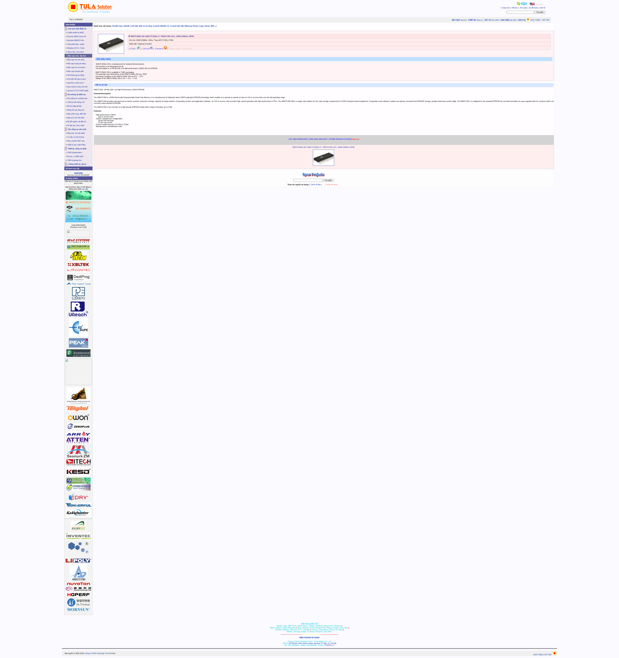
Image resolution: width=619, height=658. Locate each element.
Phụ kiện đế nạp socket (76, 79)
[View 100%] (111, 53)
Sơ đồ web (533, 8)
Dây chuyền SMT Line (76, 141)
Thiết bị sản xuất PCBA (76, 145)
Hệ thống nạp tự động (75, 75)
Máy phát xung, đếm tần (76, 114)
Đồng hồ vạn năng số (75, 110)
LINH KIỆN (504, 20)
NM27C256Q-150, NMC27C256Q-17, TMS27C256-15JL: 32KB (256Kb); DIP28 (323, 147)
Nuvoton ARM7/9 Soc (75, 40)
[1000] (90, 12)
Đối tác (514, 8)
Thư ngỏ (523, 8)
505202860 (78, 173)
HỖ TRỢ (546, 20)
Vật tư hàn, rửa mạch (75, 52)
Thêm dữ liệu (315, 185)
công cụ (479, 20)
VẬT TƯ (487, 20)
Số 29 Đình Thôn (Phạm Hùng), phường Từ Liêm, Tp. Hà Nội (312, 643)
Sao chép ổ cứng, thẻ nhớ (77, 87)
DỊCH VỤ (522, 20)
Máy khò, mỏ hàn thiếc (76, 133)
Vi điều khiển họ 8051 (75, 33)
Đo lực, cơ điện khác (75, 156)
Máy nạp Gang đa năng (76, 63)
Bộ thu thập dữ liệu (74, 106)
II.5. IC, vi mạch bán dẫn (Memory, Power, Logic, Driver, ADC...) (190, 26)
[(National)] (323, 165)
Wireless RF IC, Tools (75, 48)
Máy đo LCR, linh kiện (75, 118)
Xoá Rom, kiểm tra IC (75, 83)
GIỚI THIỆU (535, 20)
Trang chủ (505, 8)
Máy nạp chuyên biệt (75, 71)
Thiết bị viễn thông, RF (76, 102)
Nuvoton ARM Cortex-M (76, 36)
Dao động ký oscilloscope (77, 98)
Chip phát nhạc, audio (75, 44)
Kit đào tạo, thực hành (75, 125)
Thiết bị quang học (74, 160)
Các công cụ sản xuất (76, 129)
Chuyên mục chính (120, 26)
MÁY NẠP (455, 20)
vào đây (85, 189)
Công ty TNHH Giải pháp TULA (97, 653)
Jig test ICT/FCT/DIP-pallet (77, 91)
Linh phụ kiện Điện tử (76, 29)
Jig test (463, 20)
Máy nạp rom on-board (76, 67)
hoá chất (495, 20)
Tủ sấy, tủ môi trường (75, 137)
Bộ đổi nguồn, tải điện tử (76, 122)
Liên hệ (542, 8)
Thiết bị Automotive (74, 152)
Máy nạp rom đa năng (75, 60)
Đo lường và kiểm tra (76, 94)
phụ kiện (513, 20)
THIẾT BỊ (472, 20)
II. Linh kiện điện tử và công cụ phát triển (145, 26)
